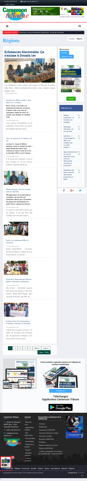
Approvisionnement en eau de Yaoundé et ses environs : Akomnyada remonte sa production (70, 158)
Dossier (28, 450)
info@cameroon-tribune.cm (30, 1)
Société (33, 468)
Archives (42, 424)
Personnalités (30, 438)
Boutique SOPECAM (46, 439)
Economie (25, 468)
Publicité (29, 472)
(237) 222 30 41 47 (11, 1)
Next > (37, 348)
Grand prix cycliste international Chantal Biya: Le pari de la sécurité (41, 32)
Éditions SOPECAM (46, 448)
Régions (79, 39)
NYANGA (42, 442)
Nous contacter (10, 4)
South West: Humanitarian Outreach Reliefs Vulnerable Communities (18, 280)
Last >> (46, 348)
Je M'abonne (60, 391)
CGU (24, 472)
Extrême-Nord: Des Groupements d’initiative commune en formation (18, 322)
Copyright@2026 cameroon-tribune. (12, 472)
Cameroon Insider (45, 436)
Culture (40, 468)
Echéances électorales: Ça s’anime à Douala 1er (24, 53)
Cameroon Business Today (48, 433)
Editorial (64, 468)
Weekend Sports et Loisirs (48, 445)
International (55, 468)
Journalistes (29, 441)
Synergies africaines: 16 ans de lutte (68, 129)
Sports (47, 468)
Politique (17, 468)
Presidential (8, 468)
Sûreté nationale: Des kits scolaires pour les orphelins (18, 190)
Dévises (41, 472)
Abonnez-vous (66, 56)
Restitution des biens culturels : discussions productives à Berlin (69, 174)
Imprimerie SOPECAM (47, 430)
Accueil (71, 39)
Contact (35, 472)
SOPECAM (43, 427)
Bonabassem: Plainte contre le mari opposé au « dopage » (18, 101)
